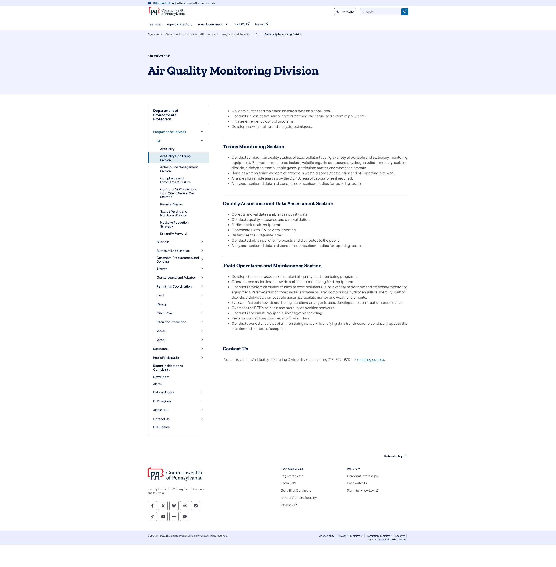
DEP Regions (162, 401)
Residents (160, 349)
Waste (161, 331)
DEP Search (161, 427)
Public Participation (166, 357)
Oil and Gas (164, 313)
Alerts (157, 384)
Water (161, 340)
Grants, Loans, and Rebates (176, 277)
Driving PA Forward (173, 233)
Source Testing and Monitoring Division (173, 213)
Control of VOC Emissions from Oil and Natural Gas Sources (178, 193)
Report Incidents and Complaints (168, 367)
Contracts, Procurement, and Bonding (178, 259)
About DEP (160, 410)
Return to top (393, 456)
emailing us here (370, 359)
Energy (162, 268)
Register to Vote (292, 476)
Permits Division (171, 204)
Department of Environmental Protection (165, 114)
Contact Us (161, 419)
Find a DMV (288, 483)
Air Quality (167, 149)
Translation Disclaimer (378, 535)
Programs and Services (169, 132)
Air (158, 141)
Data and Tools (163, 392)
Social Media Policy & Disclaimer (388, 539)
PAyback (287, 505)
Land (160, 295)
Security (400, 535)
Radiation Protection (171, 322)
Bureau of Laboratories (173, 251)
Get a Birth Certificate (296, 490)
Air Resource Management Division (179, 169)
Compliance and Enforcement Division (175, 180)
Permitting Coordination (174, 286)
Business (163, 242)
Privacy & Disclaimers (350, 535)
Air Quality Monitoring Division (175, 158)
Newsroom (161, 377)
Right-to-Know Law (361, 490)
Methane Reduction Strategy (174, 224)
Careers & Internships (362, 476)
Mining (161, 304)
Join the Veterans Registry (299, 497)
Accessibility (326, 535)
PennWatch (355, 483)
